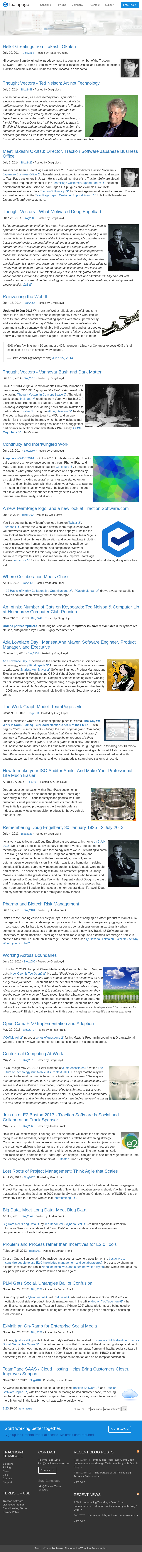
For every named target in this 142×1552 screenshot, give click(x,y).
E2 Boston (62, 1159)
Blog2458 (28, 52)
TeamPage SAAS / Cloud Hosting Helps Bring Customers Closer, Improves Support (66, 1371)
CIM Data (59, 1297)
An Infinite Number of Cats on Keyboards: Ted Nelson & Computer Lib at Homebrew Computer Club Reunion (71, 609)
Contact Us (47, 1470)
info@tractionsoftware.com (54, 1463)
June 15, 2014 (62, 358)
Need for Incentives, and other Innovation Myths (73, 1266)
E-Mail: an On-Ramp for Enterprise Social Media (50, 1325)
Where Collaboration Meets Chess (36, 576)
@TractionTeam (51, 1486)
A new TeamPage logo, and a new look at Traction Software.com (66, 508)
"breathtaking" (62, 1197)
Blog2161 (32, 781)
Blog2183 (33, 713)
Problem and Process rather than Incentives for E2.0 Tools (60, 1244)
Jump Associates (73, 1067)
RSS (45, 1490)
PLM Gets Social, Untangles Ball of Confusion (47, 1283)
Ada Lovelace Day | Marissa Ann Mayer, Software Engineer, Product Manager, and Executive (69, 644)
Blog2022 (36, 1332)
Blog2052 (29, 1177)
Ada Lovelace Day (15, 661)
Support (109, 4)
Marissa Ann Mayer (33, 669)
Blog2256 (27, 582)
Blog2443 (26, 89)
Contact (94, 4)
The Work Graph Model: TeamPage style (42, 706)
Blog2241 (36, 618)
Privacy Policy (11, 1511)
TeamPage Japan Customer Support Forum (63, 195)
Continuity (62, 466)
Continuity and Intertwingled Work (35, 444)
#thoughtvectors (58, 411)
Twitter (25, 411)
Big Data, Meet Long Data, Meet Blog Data (44, 1209)
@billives (21, 1340)
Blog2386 (29, 218)
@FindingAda (36, 665)
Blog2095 (29, 961)
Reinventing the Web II (25, 296)
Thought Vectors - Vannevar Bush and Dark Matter (52, 371)
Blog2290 (27, 514)
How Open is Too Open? (26, 973)
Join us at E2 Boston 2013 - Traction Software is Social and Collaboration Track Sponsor (61, 1117)
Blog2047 (27, 1216)
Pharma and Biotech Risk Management (41, 903)
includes (25, 398)
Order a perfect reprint (18, 626)
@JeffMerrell (11, 1037)
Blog (5, 1474)
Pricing (62, 4)
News (6, 1471)
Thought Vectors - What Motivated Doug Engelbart (52, 211)
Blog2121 (26, 833)
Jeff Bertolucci (54, 1224)
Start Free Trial (120, 1429)
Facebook (9, 526)
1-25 (6, 1408)
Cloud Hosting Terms (15, 1508)
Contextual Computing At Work (33, 1053)
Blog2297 (29, 450)
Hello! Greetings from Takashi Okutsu (39, 46)
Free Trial (129, 4)
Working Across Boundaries (30, 955)
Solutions (45, 4)
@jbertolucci (73, 1224)
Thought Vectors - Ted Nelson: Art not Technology (51, 83)
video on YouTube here (104, 1301)
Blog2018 (35, 1380)
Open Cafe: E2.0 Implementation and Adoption (48, 1023)
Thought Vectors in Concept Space (40, 394)
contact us (19, 560)
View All (78, 1481)
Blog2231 (33, 653)
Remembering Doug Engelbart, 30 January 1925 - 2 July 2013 (63, 827)
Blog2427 (26, 162)
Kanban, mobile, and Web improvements (112, 1515)
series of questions (48, 1037)
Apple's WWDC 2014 (20, 458)
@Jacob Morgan (84, 590)
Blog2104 (29, 910)
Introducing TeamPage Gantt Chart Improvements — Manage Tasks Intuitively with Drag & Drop (106, 1463)
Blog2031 (34, 1250)
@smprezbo (36, 1297)
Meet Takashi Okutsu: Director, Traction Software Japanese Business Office (70, 154)
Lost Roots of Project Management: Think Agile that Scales (60, 1171)
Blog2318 (29, 378)
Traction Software (83, 1387)
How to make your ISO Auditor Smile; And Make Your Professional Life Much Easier (67, 773)
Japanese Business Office (20, 174)
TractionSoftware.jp (52, 191)
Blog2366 (29, 302)
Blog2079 (28, 1029)
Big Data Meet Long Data (19, 1224)
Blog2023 (36, 1289)
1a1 (25, 284)
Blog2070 (28, 1060)
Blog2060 (28, 1126)
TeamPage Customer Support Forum (77, 182)
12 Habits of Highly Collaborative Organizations (37, 590)
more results (25, 1408)
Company (77, 4)
